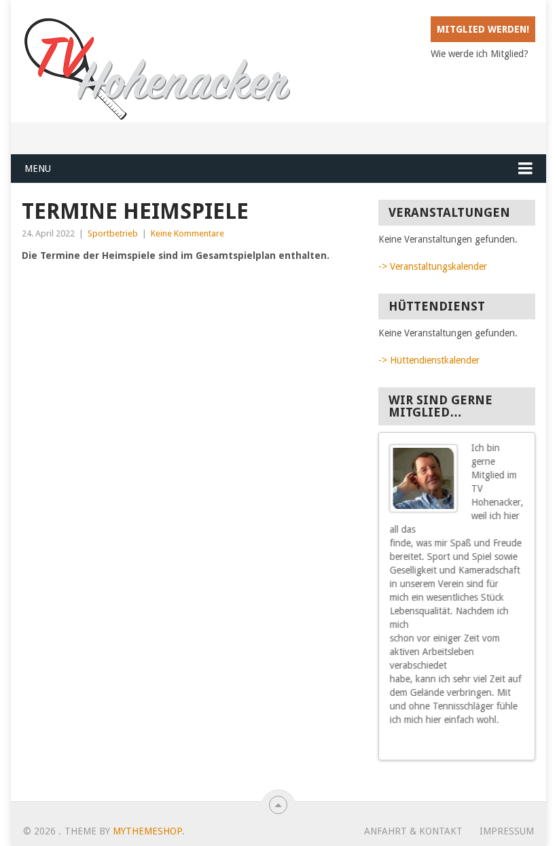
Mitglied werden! (483, 29)
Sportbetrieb (113, 233)
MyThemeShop (147, 831)
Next (519, 744)
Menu (37, 168)
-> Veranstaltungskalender (432, 266)
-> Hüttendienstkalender (429, 360)
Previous (506, 744)
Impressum (507, 831)
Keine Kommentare (187, 233)
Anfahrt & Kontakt (413, 831)
